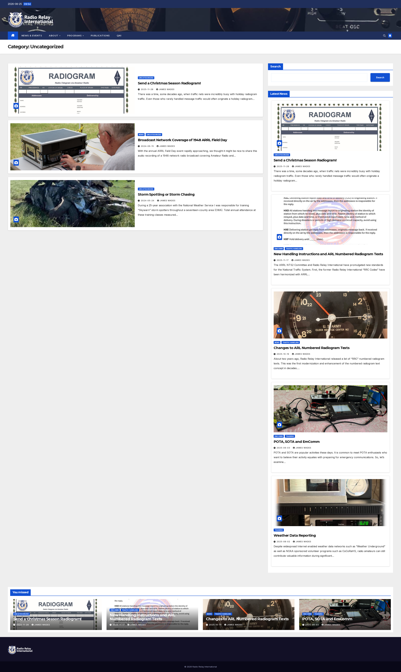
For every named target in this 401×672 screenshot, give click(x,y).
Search (275, 66)
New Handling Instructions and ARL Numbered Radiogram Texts (328, 254)
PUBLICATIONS (100, 35)
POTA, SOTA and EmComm (297, 442)
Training (290, 436)
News (141, 135)
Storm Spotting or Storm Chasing (166, 194)
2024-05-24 (148, 200)
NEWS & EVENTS (31, 35)
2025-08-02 (284, 541)
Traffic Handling (294, 249)
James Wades (166, 89)
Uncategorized (146, 78)
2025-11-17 (283, 260)
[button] (384, 35)
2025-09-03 (284, 448)
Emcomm (279, 249)
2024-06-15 (147, 146)
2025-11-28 (147, 89)
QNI (119, 35)
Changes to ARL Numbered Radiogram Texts (311, 348)
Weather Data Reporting (295, 535)
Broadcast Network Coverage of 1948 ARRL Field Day (182, 140)
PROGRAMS (74, 35)
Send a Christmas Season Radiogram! (169, 83)
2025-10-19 (283, 354)
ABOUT (54, 35)
